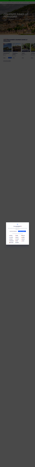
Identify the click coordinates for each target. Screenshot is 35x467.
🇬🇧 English (16, 237)
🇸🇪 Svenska (17, 242)
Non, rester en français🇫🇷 (13, 231)
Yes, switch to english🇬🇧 (22, 231)
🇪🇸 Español (23, 237)
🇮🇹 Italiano (17, 239)
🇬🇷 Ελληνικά (11, 237)
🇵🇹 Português (11, 242)
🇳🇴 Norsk (16, 240)
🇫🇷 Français (11, 239)
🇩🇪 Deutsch (23, 235)
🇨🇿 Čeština (10, 235)
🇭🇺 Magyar (23, 239)
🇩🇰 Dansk (16, 235)
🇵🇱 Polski (22, 240)
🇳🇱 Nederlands (11, 240)
